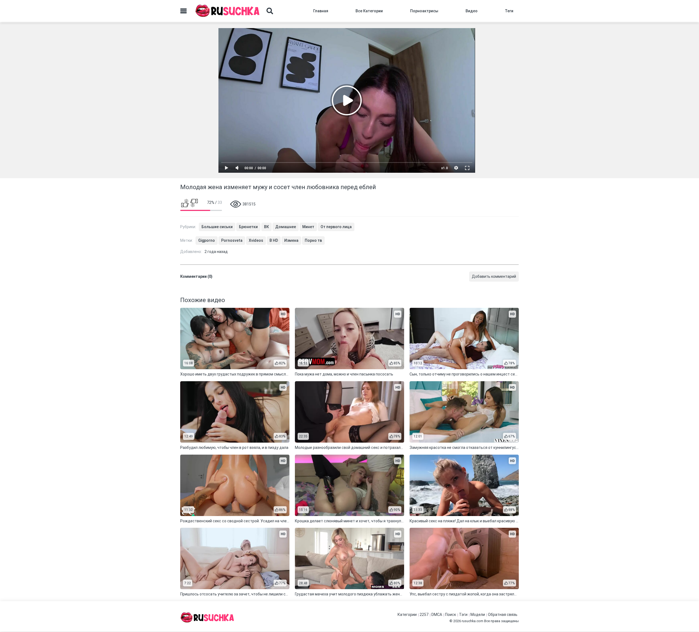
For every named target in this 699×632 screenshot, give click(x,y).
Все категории (369, 11)
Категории (407, 614)
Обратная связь (502, 614)
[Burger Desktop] (183, 10)
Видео (472, 11)
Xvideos (256, 240)
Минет (308, 227)
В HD (273, 240)
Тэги (463, 614)
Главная (320, 11)
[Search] (269, 10)
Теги (509, 11)
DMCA (436, 614)
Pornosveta (231, 240)
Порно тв (313, 240)
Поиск (450, 614)
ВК (266, 227)
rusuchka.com (472, 621)
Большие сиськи (217, 227)
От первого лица (336, 227)
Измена (291, 240)
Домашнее (285, 227)
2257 (424, 614)
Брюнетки (248, 227)
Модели (477, 614)
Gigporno (206, 240)
